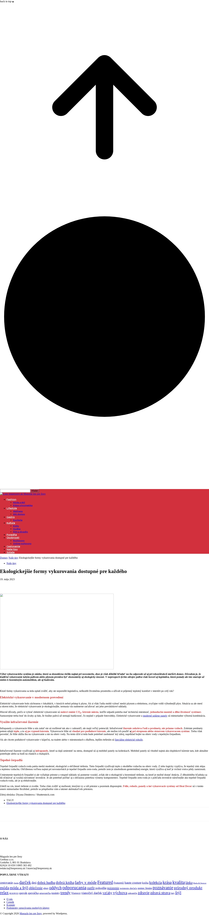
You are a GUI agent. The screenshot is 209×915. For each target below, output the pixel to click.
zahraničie (132, 893)
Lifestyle (12, 508)
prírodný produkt (188, 887)
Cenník (10, 902)
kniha (145, 882)
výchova (120, 892)
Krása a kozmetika (22, 505)
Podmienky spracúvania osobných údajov (28, 908)
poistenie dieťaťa (128, 888)
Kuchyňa (17, 520)
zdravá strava (160, 893)
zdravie (144, 892)
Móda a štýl (19, 502)
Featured (105, 882)
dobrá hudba (46, 882)
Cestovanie (13, 546)
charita (16, 883)
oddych (55, 887)
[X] (17, 584)
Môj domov (19, 514)
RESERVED (13, 893)
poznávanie (163, 887)
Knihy (16, 526)
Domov (4, 557)
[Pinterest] (29, 584)
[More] (52, 584)
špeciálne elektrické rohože (129, 739)
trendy (65, 893)
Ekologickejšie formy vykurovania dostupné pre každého (36, 803)
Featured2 (119, 882)
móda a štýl (19, 888)
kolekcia (155, 882)
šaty (173, 893)
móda (4, 887)
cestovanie (6, 882)
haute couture (133, 882)
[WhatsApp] (40, 584)
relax (4, 892)
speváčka (33, 893)
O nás (10, 899)
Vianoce (76, 893)
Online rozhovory (22, 543)
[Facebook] (5, 584)
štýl (178, 892)
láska (189, 882)
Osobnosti (13, 537)
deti (34, 882)
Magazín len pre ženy (31, 913)
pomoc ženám (145, 888)
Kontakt (11, 905)
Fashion (11, 499)
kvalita (178, 882)
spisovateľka (45, 893)
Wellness (18, 511)
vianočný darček (91, 893)
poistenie (113, 888)
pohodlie (100, 888)
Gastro (11, 517)
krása (167, 882)
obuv (45, 888)
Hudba (16, 529)
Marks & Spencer (199, 883)
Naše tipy (12, 549)
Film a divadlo (20, 532)
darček (25, 882)
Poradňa (12, 534)
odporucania (74, 887)
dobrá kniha (65, 882)
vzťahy (107, 893)
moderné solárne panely (155, 715)
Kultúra (11, 522)
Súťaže (11, 552)
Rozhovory (18, 540)
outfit (91, 888)
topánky (55, 893)
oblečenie (36, 888)
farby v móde (86, 882)
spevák (23, 893)
